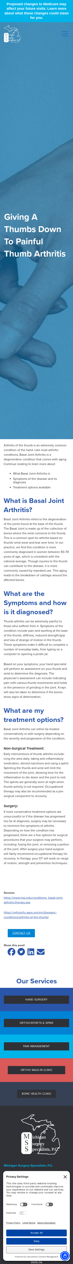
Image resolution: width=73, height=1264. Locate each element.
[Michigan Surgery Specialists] (12, 33)
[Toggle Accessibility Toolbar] (65, 1256)
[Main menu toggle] (63, 33)
